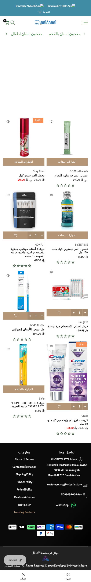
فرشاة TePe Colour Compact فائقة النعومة (27, 404)
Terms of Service (24, 459)
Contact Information (24, 467)
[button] (65, 185)
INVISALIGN (36, 325)
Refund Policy (24, 489)
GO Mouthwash (79, 171)
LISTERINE (81, 245)
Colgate (83, 322)
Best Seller (24, 505)
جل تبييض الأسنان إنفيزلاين (28, 329)
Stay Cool (38, 171)
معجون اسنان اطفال (26, 34)
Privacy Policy (24, 482)
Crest (84, 416)
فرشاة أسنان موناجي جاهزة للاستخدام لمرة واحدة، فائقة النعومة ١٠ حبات (27, 252)
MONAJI (39, 245)
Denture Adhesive (24, 497)
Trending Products (24, 512)
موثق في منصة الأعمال (45, 553)
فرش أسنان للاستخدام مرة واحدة (68, 326)
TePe (41, 398)
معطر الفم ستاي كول (31, 175)
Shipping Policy (24, 474)
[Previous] (84, 34)
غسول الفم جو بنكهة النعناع (71, 175)
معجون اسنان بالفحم (64, 34)
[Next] (6, 34)
